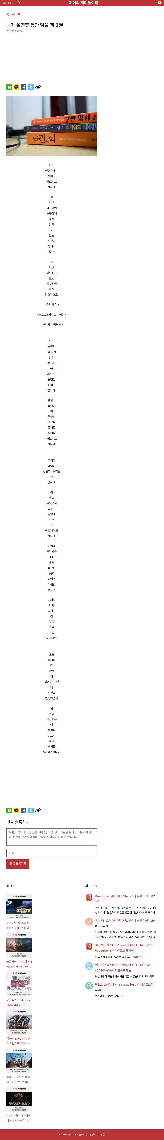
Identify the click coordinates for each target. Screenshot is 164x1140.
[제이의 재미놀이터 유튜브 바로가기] (160, 3)
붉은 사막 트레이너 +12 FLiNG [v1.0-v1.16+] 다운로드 (19, 964)
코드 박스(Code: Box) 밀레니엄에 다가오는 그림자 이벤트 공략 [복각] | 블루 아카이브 (19, 1002)
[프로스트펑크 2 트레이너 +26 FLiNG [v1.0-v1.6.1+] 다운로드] (19, 1099)
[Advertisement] (51, 57)
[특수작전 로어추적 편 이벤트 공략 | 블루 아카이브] (19, 907)
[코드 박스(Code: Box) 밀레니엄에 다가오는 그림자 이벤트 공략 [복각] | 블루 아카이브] (19, 984)
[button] (18, 3)
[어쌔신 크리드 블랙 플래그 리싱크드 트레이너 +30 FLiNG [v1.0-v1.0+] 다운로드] (19, 1061)
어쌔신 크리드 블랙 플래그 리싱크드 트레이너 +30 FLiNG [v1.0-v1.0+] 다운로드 (19, 1079)
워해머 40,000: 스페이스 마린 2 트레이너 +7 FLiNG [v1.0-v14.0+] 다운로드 (19, 1041)
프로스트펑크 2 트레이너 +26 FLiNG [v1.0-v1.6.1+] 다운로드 (18, 1118)
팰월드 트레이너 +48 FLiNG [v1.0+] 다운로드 (123, 985)
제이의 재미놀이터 (83, 2)
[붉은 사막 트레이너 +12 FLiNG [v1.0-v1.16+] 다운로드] (19, 945)
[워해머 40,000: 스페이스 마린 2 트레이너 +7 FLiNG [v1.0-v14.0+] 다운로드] (19, 1022)
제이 (97, 902)
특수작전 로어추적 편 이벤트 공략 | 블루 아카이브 (18, 925)
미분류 (16, 14)
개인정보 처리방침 (96, 1134)
